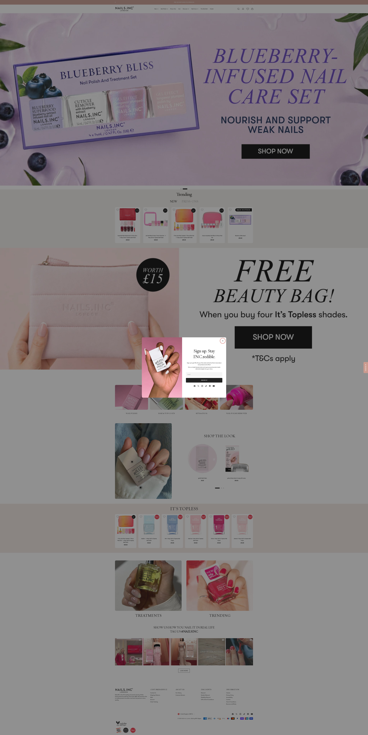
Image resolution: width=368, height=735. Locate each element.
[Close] (222, 340)
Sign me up (204, 380)
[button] (365, 367)
